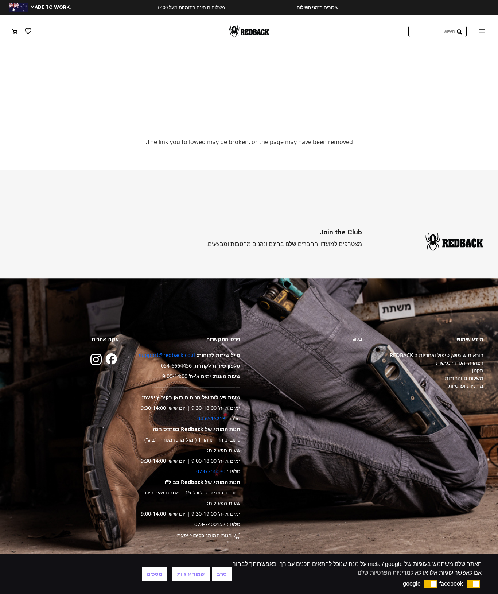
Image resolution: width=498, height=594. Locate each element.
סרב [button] (222, 574)
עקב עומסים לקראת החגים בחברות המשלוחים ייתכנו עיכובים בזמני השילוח (256, 7)
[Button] (28, 31)
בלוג (357, 338)
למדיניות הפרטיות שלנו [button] (385, 573)
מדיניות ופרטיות (465, 385)
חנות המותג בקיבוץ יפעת (204, 535)
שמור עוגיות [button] (191, 574)
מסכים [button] (154, 574)
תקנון (477, 370)
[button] (473, 584)
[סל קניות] (15, 31)
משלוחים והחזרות (464, 377)
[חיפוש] (459, 31)
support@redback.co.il (167, 355)
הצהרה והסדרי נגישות (459, 362)
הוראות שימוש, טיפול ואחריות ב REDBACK (436, 355)
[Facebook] (111, 359)
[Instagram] (96, 359)
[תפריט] (482, 31)
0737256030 (210, 471)
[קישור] (249, 31)
